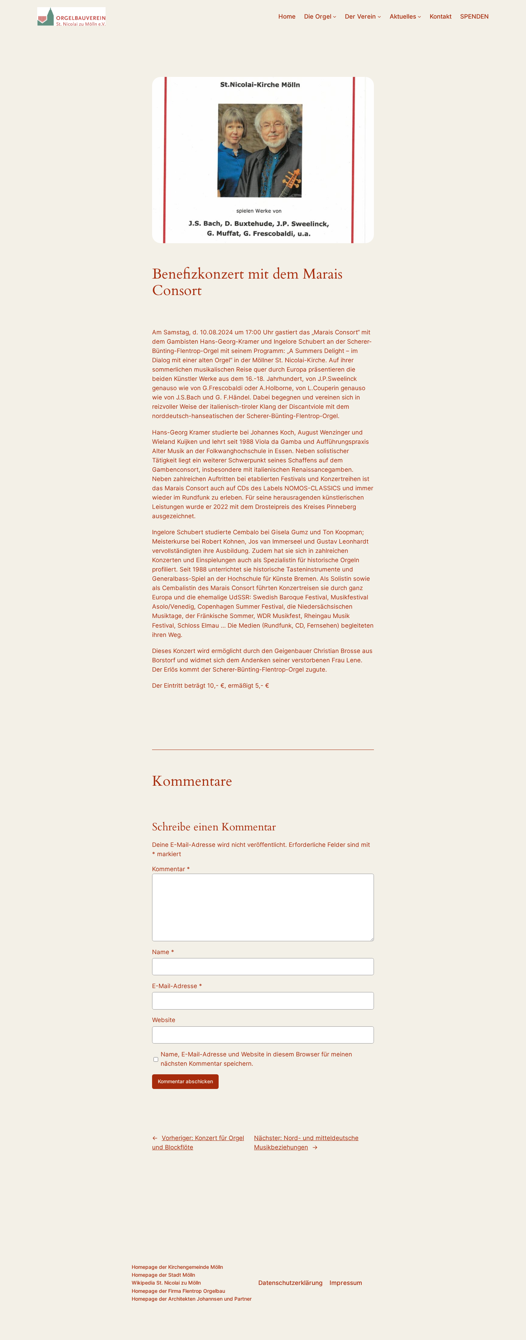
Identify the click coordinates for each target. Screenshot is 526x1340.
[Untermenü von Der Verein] (379, 16)
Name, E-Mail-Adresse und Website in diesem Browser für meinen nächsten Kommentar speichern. (256, 1059)
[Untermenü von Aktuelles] (419, 16)
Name (163, 952)
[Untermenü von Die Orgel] (334, 16)
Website (163, 1020)
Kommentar (171, 869)
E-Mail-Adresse (177, 986)
